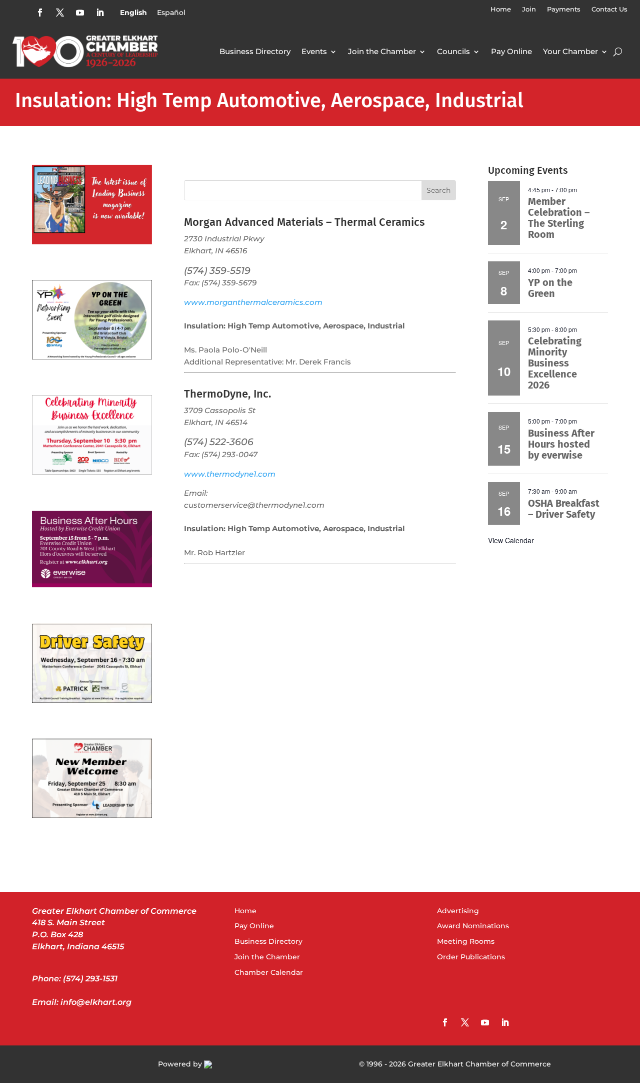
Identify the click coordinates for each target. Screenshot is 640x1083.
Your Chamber (570, 51)
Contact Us (610, 9)
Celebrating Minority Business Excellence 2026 (555, 363)
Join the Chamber (382, 51)
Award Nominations (473, 925)
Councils (453, 51)
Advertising (458, 910)
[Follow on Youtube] (80, 13)
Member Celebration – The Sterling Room (559, 217)
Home (500, 9)
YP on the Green (550, 287)
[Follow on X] (60, 13)
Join (529, 9)
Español (171, 12)
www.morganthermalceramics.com (253, 302)
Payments (563, 9)
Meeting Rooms (465, 941)
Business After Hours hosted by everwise (561, 444)
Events (314, 51)
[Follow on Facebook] (40, 13)
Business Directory (255, 51)
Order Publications (471, 956)
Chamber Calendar (268, 972)
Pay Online (511, 51)
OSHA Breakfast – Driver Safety (564, 508)
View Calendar (511, 540)
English (133, 12)
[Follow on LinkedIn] (100, 13)
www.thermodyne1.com (230, 474)
